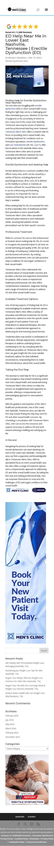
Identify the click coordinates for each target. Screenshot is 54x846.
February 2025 (11, 715)
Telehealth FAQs (16, 842)
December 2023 (12, 737)
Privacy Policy (47, 838)
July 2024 (9, 720)
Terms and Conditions (36, 842)
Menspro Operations (17, 57)
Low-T (37, 145)
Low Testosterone (17, 145)
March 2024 (10, 728)
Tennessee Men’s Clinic (15, 131)
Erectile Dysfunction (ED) (16, 61)
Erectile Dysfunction (35, 141)
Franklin (32, 816)
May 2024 (9, 724)
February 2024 (11, 732)
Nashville (20, 816)
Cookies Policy (21, 838)
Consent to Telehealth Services (15, 835)
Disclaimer (34, 838)
